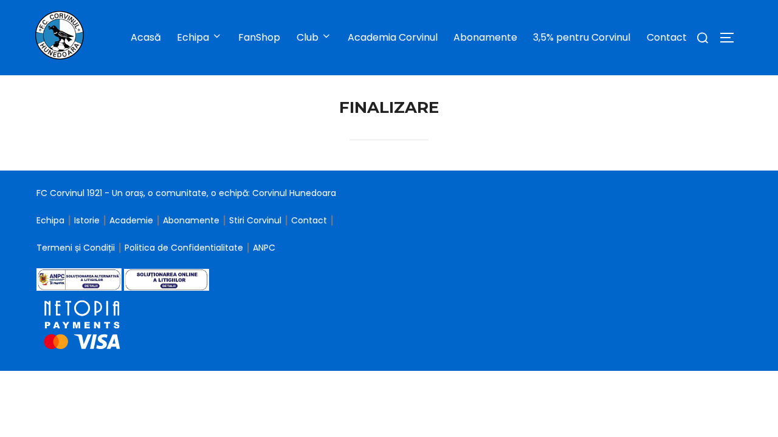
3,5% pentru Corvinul (581, 37)
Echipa (50, 220)
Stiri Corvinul (255, 220)
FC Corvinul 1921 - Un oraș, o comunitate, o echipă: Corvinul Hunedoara (186, 193)
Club (307, 37)
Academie (131, 220)
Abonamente (485, 37)
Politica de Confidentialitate (185, 248)
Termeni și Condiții (76, 248)
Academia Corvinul (393, 37)
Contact (667, 37)
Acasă (146, 37)
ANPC (264, 248)
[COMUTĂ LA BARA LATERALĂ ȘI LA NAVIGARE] (731, 37)
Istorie (87, 220)
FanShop (259, 37)
